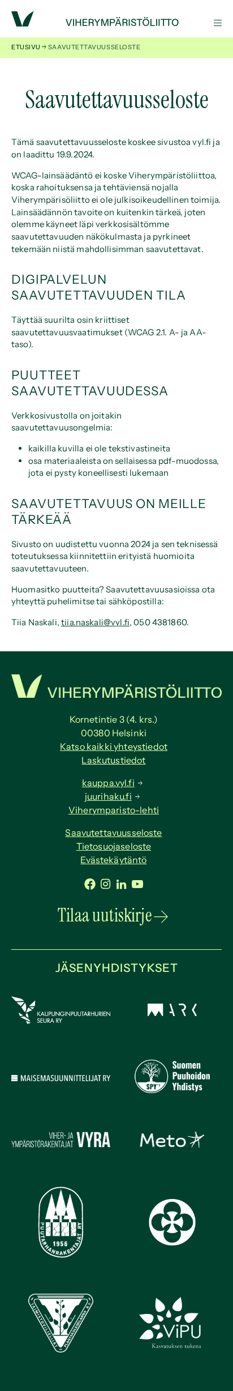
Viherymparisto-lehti (113, 810)
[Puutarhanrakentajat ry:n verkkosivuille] (60, 1254)
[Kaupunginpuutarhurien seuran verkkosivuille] (60, 1020)
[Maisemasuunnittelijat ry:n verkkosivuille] (60, 1078)
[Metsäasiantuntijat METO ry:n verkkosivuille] (172, 1145)
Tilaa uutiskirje (105, 915)
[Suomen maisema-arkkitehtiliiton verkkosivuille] (172, 1013)
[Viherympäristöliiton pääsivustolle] (22, 23)
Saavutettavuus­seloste (113, 832)
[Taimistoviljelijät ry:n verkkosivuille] (60, 1349)
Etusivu (26, 47)
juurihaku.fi (108, 796)
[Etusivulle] (116, 23)
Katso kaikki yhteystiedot (113, 746)
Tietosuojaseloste (114, 846)
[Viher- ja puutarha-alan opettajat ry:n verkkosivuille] (172, 1346)
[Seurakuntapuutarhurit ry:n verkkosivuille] (172, 1242)
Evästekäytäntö (113, 859)
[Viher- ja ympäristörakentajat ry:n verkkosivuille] (60, 1147)
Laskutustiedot (113, 760)
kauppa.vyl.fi (108, 782)
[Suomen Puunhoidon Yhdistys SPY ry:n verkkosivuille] (172, 1090)
